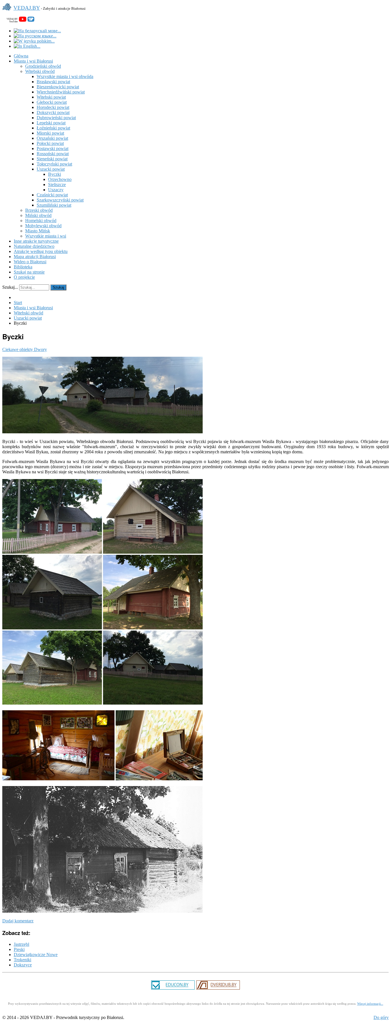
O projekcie (24, 277)
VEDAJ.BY (26, 8)
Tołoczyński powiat (54, 163)
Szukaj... (10, 287)
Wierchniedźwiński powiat (61, 91)
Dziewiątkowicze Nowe (36, 954)
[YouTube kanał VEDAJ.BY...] (22, 20)
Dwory (40, 349)
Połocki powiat (50, 143)
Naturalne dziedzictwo (34, 246)
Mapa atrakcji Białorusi (35, 256)
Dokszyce (23, 964)
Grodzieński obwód (43, 66)
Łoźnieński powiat (53, 127)
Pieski (19, 949)
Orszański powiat (52, 138)
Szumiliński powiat (54, 205)
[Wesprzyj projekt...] (30, 20)
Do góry (381, 1017)
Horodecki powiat (53, 107)
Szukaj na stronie (29, 272)
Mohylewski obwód (43, 225)
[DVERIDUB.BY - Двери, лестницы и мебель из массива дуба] (218, 988)
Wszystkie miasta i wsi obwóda (65, 76)
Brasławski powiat (53, 81)
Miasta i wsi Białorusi (33, 61)
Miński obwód (38, 215)
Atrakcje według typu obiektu (41, 251)
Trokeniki (22, 959)
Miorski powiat (50, 133)
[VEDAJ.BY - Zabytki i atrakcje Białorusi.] (7, 11)
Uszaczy (56, 189)
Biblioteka (23, 266)
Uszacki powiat (51, 169)
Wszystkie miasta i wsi (45, 236)
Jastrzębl (21, 944)
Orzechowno (60, 179)
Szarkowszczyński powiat (60, 200)
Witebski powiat (51, 97)
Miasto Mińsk (37, 230)
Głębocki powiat (52, 102)
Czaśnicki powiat (52, 194)
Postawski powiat (52, 148)
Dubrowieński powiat (56, 117)
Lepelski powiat (51, 122)
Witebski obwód (40, 71)
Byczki (54, 174)
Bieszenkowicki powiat (58, 86)
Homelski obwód (40, 220)
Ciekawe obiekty (18, 349)
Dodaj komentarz (17, 920)
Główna (21, 55)
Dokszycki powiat (53, 112)
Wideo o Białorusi (30, 261)
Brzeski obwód (39, 210)
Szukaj (58, 287)
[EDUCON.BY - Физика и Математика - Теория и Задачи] (173, 988)
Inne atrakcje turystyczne (36, 241)
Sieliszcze (57, 184)
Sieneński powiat (52, 158)
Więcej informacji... (370, 1003)
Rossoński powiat (53, 153)
